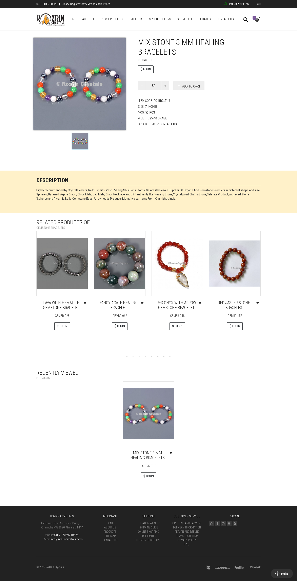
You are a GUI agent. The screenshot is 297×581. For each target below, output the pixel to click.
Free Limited (148, 536)
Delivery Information (187, 527)
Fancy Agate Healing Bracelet (119, 305)
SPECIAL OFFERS (160, 19)
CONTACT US (225, 19)
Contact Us (168, 124)
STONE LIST (184, 19)
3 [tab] (139, 356)
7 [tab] (164, 356)
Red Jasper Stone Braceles (234, 305)
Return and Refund (187, 531)
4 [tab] (145, 356)
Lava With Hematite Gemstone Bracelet (61, 305)
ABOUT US (89, 19)
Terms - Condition (187, 536)
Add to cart (191, 86)
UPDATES (204, 19)
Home (110, 523)
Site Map (110, 536)
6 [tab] (158, 356)
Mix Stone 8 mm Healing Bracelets (147, 455)
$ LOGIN (146, 69)
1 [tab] (127, 356)
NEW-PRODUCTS (112, 19)
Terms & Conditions (148, 540)
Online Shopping (148, 531)
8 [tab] (170, 356)
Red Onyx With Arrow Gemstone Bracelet (176, 305)
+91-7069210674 (238, 4)
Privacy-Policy (187, 540)
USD (258, 4)
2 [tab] (133, 356)
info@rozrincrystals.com (67, 539)
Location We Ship (149, 523)
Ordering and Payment (186, 523)
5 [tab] (152, 356)
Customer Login (46, 4)
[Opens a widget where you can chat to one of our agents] (282, 574)
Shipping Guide (148, 527)
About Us (110, 527)
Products (110, 531)
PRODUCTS (136, 19)
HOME (72, 19)
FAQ (186, 544)
